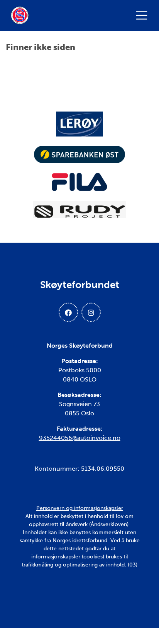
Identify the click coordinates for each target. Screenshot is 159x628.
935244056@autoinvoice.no (79, 437)
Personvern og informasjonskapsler (79, 508)
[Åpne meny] (143, 15)
